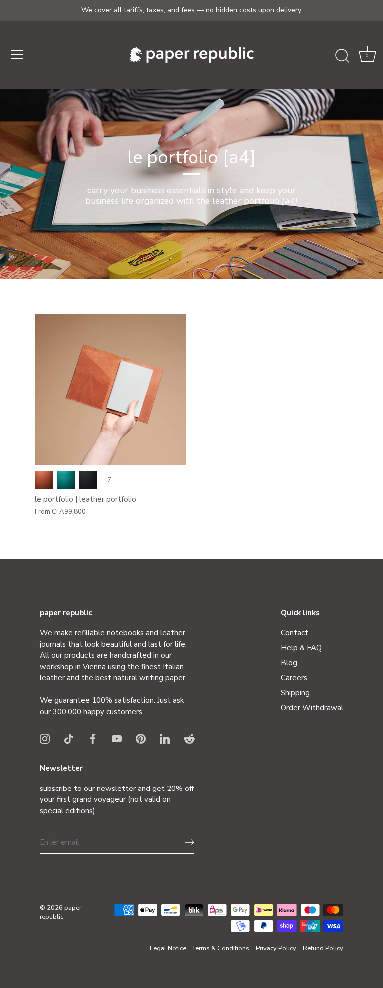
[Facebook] (93, 738)
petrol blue (66, 480)
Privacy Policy (276, 948)
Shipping (295, 693)
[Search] (342, 56)
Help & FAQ (301, 648)
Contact (294, 633)
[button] (367, 56)
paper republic (60, 912)
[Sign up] (189, 842)
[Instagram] (45, 738)
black (88, 480)
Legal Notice (168, 948)
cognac (44, 480)
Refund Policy (323, 948)
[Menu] (17, 55)
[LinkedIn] (165, 738)
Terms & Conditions (220, 948)
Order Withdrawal (312, 708)
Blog (289, 663)
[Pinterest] (141, 738)
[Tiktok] (69, 738)
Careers (294, 678)
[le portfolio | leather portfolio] (110, 389)
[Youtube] (117, 738)
